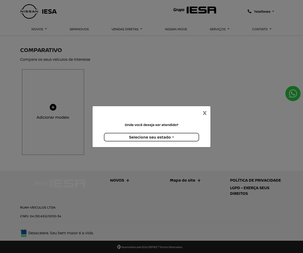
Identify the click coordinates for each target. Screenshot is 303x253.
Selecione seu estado (150, 137)
